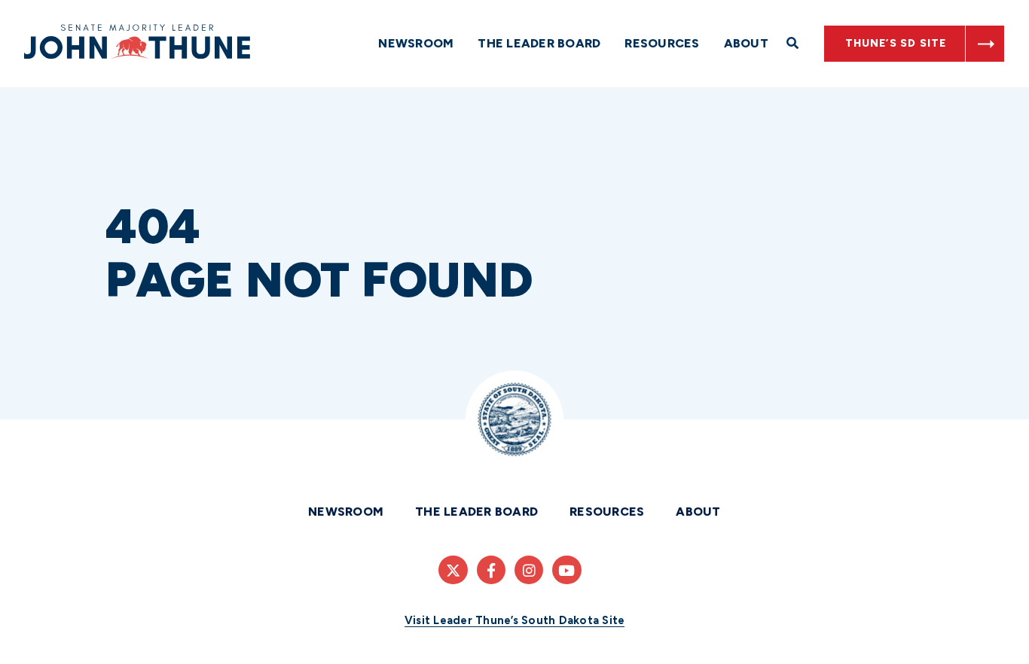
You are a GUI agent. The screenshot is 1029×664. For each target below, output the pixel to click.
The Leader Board (539, 43)
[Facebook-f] (491, 570)
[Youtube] (566, 570)
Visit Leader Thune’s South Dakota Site (515, 620)
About (746, 43)
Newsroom (415, 43)
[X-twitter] (452, 570)
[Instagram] (528, 570)
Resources (661, 43)
